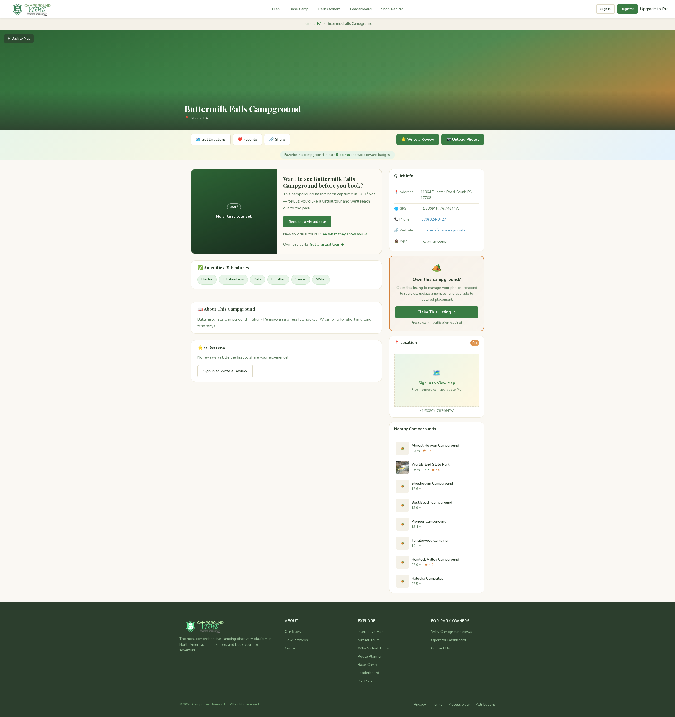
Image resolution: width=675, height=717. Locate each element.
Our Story (293, 631)
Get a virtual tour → (327, 244)
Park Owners (329, 9)
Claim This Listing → (436, 312)
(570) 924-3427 (433, 219)
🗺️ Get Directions (211, 139)
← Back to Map (19, 38)
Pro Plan (365, 681)
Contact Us (440, 648)
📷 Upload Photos (462, 139)
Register (627, 9)
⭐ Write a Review (417, 139)
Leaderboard (361, 9)
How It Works (296, 640)
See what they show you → (344, 234)
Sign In (605, 9)
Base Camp (298, 9)
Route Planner (370, 656)
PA (319, 23)
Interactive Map (371, 631)
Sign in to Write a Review (225, 371)
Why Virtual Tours (373, 648)
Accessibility (459, 704)
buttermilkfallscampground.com (446, 230)
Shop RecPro (392, 9)
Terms (437, 704)
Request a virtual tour (307, 221)
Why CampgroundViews (451, 631)
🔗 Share (277, 139)
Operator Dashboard (448, 640)
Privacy (420, 704)
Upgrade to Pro (654, 9)
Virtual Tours (369, 640)
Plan (276, 9)
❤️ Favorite (247, 139)
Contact (291, 648)
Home (307, 23)
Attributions (486, 704)
